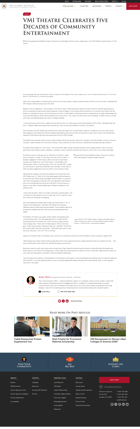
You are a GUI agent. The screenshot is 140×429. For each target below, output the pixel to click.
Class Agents (58, 405)
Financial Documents (83, 405)
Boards (12, 382)
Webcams (57, 409)
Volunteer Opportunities (62, 394)
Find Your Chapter (60, 398)
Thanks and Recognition (84, 390)
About (67, 1)
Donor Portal (80, 401)
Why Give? (79, 382)
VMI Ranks (88, 1)
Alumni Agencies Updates (19, 394)
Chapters (84, 6)
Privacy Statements (17, 398)
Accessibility (14, 401)
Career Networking (60, 390)
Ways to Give (80, 394)
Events (108, 6)
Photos (34, 394)
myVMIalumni (77, 1)
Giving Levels (80, 386)
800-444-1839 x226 (67, 292)
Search (114, 1)
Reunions (97, 6)
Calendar (35, 382)
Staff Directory (15, 386)
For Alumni (68, 6)
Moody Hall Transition (39, 390)
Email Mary (46, 292)
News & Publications (101, 1)
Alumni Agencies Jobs (18, 390)
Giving (119, 6)
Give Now (133, 6)
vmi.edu (124, 1)
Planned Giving (81, 398)
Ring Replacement (60, 401)
